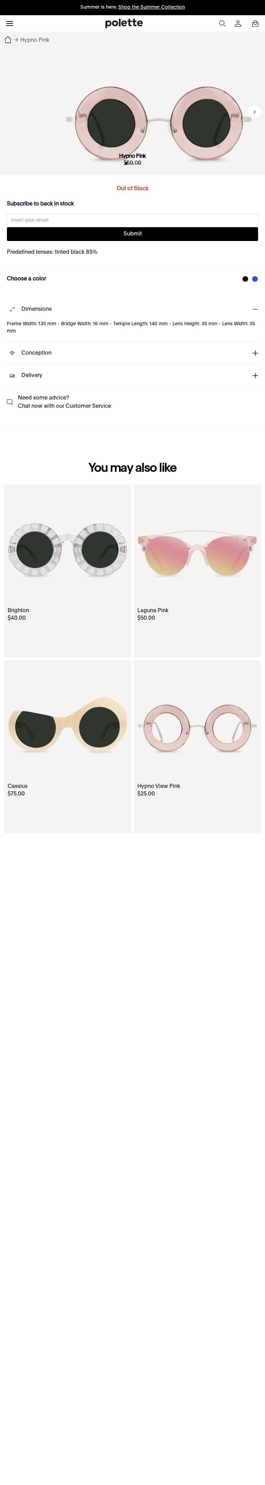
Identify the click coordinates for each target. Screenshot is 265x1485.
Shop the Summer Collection (151, 7)
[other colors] (243, 279)
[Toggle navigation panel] (9, 23)
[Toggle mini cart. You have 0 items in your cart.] (255, 23)
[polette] (124, 23)
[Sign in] (238, 23)
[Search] (222, 23)
